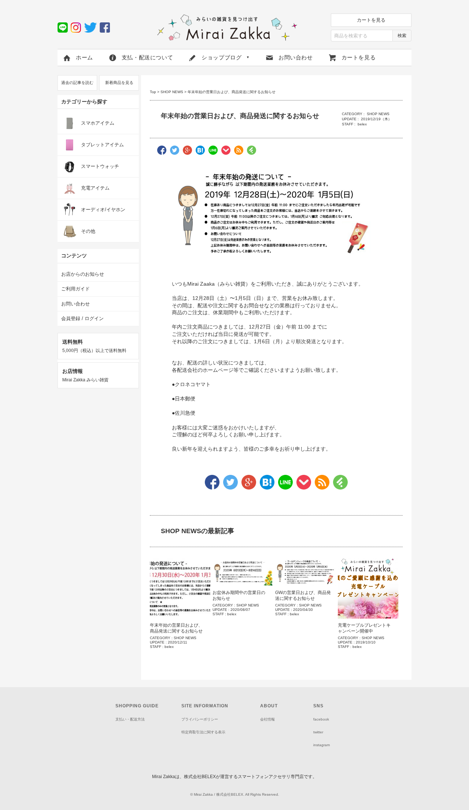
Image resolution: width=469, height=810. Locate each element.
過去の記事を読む (77, 82)
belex (362, 124)
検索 (402, 35)
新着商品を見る (119, 82)
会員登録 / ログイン (82, 318)
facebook (321, 719)
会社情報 (267, 719)
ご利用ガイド (75, 289)
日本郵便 (185, 399)
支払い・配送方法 (130, 719)
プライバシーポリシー (199, 719)
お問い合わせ (295, 57)
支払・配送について (147, 57)
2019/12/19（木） (376, 119)
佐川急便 (185, 413)
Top (153, 92)
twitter (318, 732)
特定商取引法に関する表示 (203, 732)
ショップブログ (226, 57)
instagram (321, 745)
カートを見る (371, 20)
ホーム (84, 57)
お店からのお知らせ (82, 274)
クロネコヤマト (193, 384)
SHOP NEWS (171, 92)
